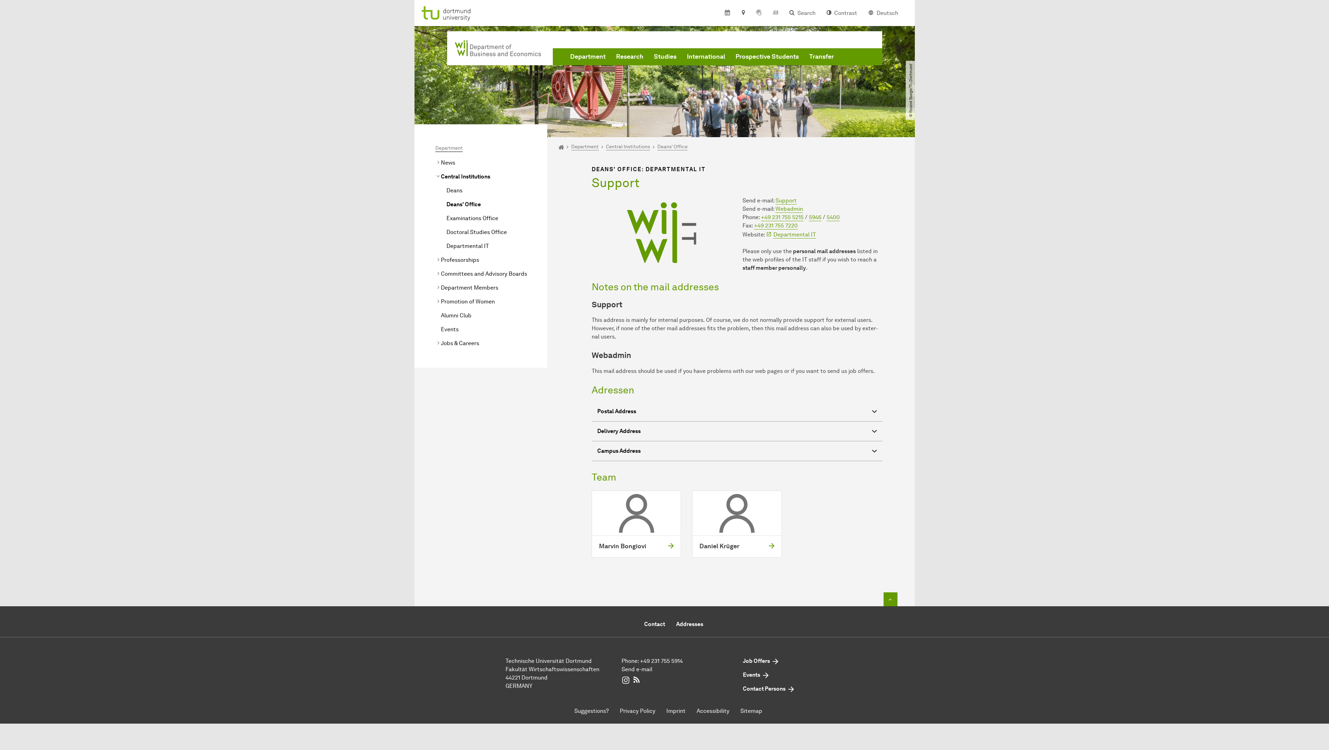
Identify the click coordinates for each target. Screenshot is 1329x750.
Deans (454, 190)
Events (450, 329)
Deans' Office (463, 204)
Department (588, 56)
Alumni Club (456, 315)
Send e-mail (637, 669)
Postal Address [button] (616, 411)
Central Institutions (465, 176)
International (706, 56)
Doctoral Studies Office (476, 232)
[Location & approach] (743, 13)
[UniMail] (775, 13)
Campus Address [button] (619, 451)
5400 (833, 217)
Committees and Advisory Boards (484, 273)
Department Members (469, 287)
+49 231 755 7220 (776, 225)
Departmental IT (467, 246)
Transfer (821, 56)
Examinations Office (472, 218)
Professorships (460, 260)
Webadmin (789, 209)
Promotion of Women (468, 301)
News (448, 162)
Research (629, 56)
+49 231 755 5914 (661, 661)
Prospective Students (767, 56)
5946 (815, 217)
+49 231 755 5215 (782, 217)
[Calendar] (727, 13)
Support (786, 200)
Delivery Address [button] (619, 431)
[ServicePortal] (758, 13)
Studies (665, 56)
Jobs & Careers (460, 343)
